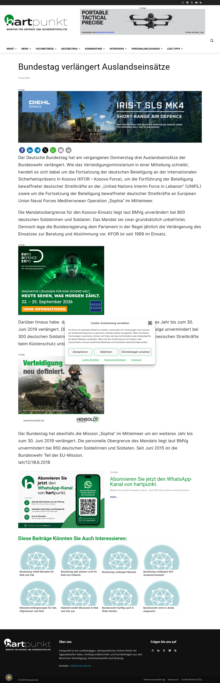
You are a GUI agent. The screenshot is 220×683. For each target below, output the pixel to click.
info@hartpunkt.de (80, 665)
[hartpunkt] (36, 22)
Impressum (136, 359)
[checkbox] (9, 677)
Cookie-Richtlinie (90, 359)
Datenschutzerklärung (115, 359)
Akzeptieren (80, 351)
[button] (150, 323)
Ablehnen (106, 351)
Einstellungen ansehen (136, 351)
